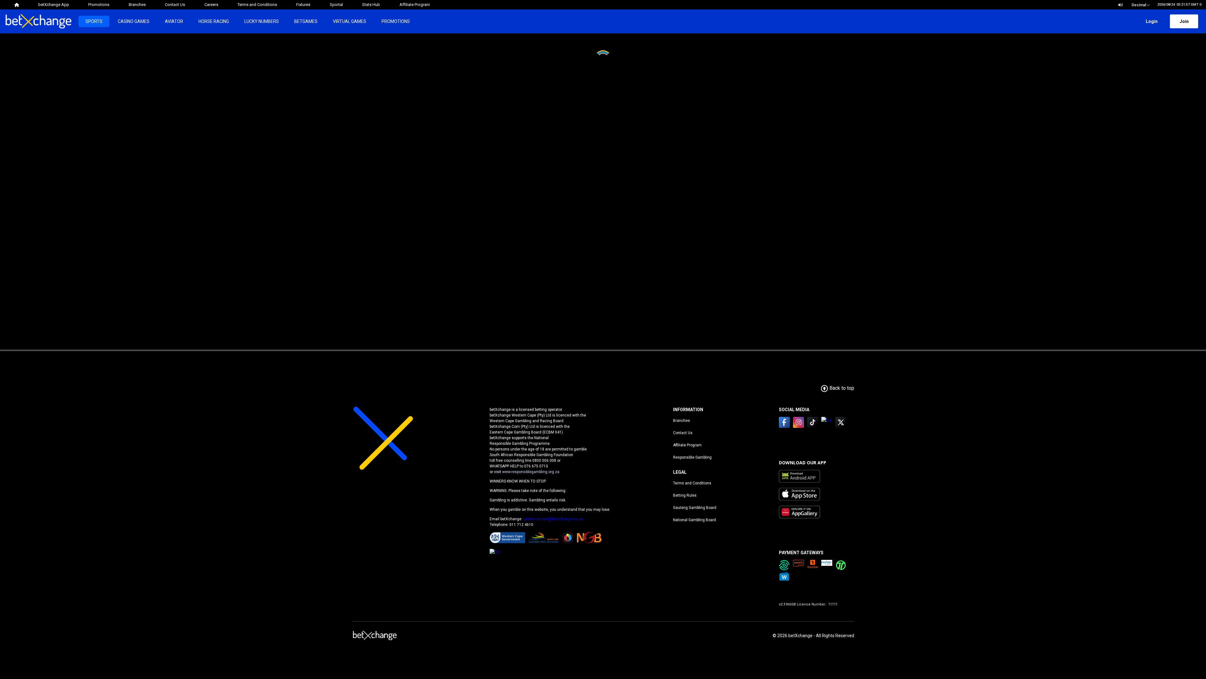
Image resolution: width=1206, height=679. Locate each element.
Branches (681, 420)
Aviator (174, 21)
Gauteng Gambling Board (694, 507)
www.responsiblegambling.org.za (530, 472)
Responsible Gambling (692, 457)
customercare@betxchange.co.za (553, 519)
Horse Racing (213, 21)
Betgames (306, 21)
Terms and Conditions (692, 483)
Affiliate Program (687, 445)
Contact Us (683, 433)
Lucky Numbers (261, 21)
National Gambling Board (694, 520)
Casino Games (133, 21)
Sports (93, 21)
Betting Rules (685, 495)
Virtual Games (349, 21)
